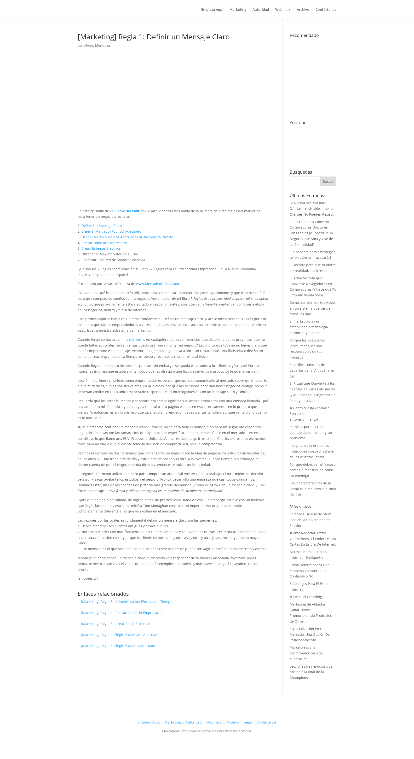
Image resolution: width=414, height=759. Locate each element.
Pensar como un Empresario (104, 243)
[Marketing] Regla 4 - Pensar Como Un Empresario (121, 612)
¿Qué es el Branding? (306, 596)
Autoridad (261, 10)
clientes (135, 339)
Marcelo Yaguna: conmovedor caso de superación (306, 653)
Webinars (283, 10)
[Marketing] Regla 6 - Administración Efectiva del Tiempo (126, 601)
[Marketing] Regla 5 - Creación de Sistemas (115, 623)
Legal (247, 722)
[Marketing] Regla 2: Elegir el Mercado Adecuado (120, 634)
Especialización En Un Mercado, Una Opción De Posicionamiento (310, 634)
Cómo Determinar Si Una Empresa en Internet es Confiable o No (309, 571)
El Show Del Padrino (128, 211)
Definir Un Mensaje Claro (101, 225)
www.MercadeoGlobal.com (157, 283)
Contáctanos (326, 10)
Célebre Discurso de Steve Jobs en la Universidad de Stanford (311, 520)
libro (144, 269)
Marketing (238, 10)
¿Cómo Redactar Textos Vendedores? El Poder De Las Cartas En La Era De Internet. (313, 539)
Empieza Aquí (212, 10)
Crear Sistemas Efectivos (101, 248)
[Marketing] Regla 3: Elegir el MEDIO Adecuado (118, 645)
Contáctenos (266, 722)
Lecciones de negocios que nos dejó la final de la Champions (311, 672)
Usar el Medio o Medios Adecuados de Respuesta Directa (127, 237)
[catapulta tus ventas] (313, 110)
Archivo (303, 10)
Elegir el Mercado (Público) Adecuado (111, 231)
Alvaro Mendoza (97, 45)
